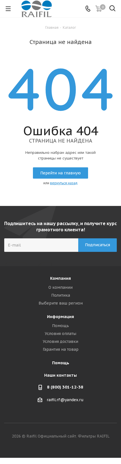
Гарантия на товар (61, 349)
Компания (60, 278)
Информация (60, 316)
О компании (60, 287)
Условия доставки (60, 341)
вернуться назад (64, 183)
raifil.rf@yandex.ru (65, 399)
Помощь (60, 325)
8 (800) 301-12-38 (65, 387)
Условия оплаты (60, 333)
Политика (60, 295)
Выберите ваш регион (61, 303)
